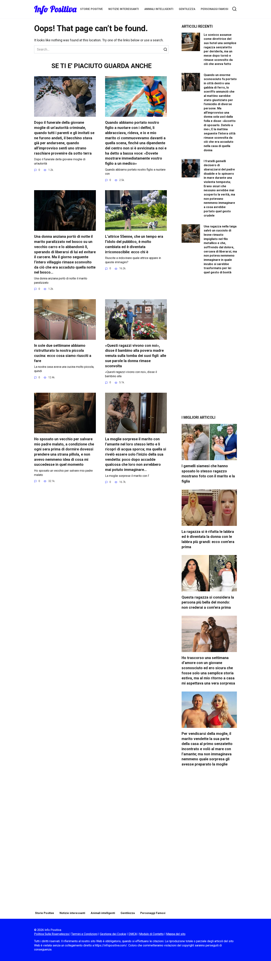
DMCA (132, 934)
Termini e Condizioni (84, 934)
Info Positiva (55, 9)
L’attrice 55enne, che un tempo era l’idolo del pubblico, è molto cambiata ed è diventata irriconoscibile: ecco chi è (134, 244)
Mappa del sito (175, 934)
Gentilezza (187, 9)
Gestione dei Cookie (113, 934)
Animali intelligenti (158, 9)
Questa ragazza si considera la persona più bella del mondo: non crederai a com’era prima (208, 602)
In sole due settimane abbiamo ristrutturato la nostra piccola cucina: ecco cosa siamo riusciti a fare (62, 353)
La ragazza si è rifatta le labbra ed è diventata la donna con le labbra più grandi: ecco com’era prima (208, 539)
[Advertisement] (209, 347)
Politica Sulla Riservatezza (52, 934)
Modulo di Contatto (151, 934)
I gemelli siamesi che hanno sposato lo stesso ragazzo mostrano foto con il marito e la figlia (208, 473)
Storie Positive (91, 9)
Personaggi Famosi (214, 9)
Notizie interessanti (123, 9)
